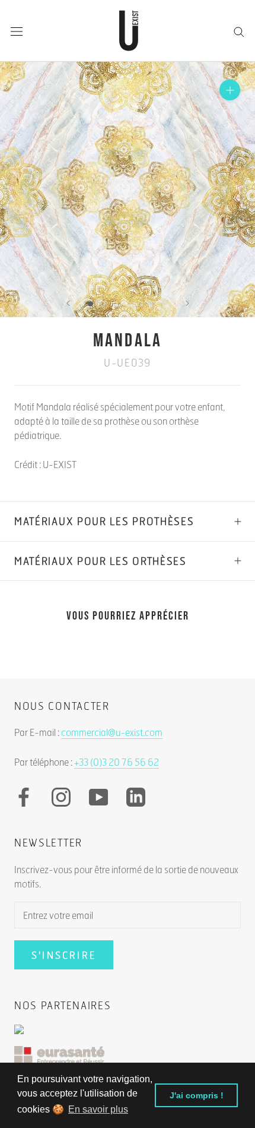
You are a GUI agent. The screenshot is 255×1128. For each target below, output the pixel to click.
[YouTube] (98, 797)
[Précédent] (68, 303)
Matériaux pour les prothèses (104, 521)
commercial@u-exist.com (111, 732)
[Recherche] (239, 31)
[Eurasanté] (127, 1061)
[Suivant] (187, 303)
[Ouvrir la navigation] (17, 31)
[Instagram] (61, 797)
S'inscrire (63, 954)
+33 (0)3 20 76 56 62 (116, 761)
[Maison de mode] (127, 1035)
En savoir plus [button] (98, 1109)
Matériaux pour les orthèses (100, 561)
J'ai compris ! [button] (197, 1095)
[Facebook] (23, 797)
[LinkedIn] (135, 797)
